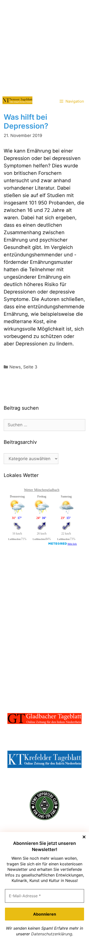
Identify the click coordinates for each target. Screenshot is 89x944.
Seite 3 (30, 366)
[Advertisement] (44, 46)
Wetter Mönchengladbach (41, 490)
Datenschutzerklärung (51, 933)
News (15, 366)
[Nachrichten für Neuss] (17, 100)
